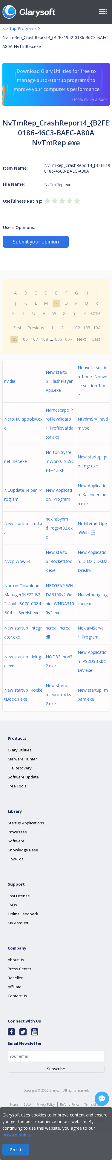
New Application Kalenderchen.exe (92, 494)
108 (44, 339)
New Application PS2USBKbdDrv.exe (92, 661)
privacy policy (16, 1134)
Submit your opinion (36, 241)
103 (86, 328)
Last (96, 339)
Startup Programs (19, 28)
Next (81, 339)
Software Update (23, 777)
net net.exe (15, 461)
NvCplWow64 (18, 561)
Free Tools (17, 786)
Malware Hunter (22, 759)
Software (16, 841)
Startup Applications (26, 823)
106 (24, 339)
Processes (17, 832)
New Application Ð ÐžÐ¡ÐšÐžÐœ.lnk (92, 561)
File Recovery (20, 768)
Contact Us (17, 995)
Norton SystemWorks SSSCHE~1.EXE (60, 461)
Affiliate (15, 986)
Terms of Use (93, 1104)
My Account (18, 923)
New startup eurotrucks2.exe (58, 694)
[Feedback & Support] (102, 1099)
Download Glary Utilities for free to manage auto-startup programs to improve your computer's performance (60, 85)
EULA (27, 1104)
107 (34, 339)
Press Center (19, 968)
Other (96, 313)
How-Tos (16, 859)
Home (14, 1104)
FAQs (12, 905)
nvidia (11, 381)
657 (68, 339)
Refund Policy (69, 1104)
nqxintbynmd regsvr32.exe (59, 528)
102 (76, 328)
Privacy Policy (45, 1104)
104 (96, 328)
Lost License (19, 896)
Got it (16, 1149)
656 (58, 339)
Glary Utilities (20, 750)
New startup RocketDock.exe (59, 561)
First (17, 328)
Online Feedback (23, 914)
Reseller (15, 977)
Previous (35, 328)
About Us (16, 959)
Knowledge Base (23, 850)
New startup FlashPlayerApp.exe (59, 381)
